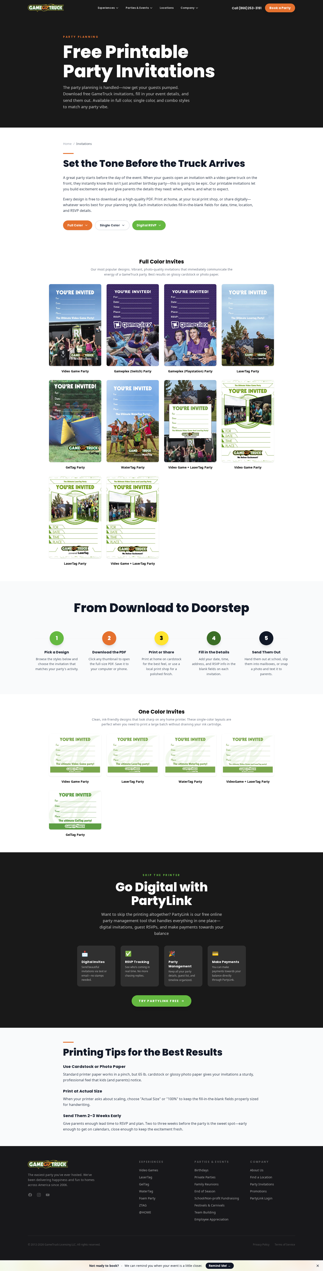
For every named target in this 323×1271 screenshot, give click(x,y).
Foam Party (147, 1198)
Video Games (148, 1170)
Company (187, 8)
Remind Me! (220, 1266)
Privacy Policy (261, 1244)
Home (67, 144)
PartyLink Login (261, 1198)
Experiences (106, 8)
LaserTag (145, 1177)
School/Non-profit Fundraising (216, 1198)
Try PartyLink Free (159, 1001)
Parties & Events (137, 8)
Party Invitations (262, 1184)
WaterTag (146, 1191)
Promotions (258, 1191)
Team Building (205, 1212)
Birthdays (201, 1170)
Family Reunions (206, 1184)
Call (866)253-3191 (246, 8)
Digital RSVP (146, 225)
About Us (256, 1170)
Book (280, 8)
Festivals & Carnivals (209, 1205)
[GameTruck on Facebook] (30, 1195)
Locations (167, 8)
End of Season (204, 1191)
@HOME (145, 1212)
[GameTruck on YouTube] (47, 1195)
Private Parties (205, 1177)
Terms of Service (285, 1244)
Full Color (75, 225)
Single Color (110, 225)
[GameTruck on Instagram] (39, 1195)
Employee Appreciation (211, 1219)
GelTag (144, 1184)
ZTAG (143, 1205)
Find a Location (261, 1177)
